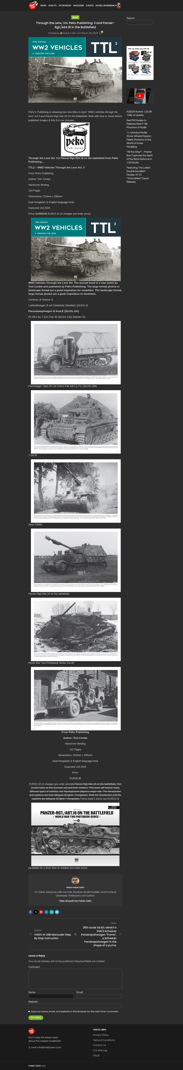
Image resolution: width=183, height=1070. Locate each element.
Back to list (75, 934)
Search (131, 18)
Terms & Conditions (104, 1040)
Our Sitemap (100, 1050)
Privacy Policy (101, 1035)
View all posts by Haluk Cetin (75, 901)
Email (80, 992)
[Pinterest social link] (41, 912)
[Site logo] (33, 5)
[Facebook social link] (30, 912)
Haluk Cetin (69, 33)
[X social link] (36, 912)
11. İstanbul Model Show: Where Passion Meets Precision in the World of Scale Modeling (139, 139)
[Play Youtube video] (140, 96)
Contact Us (99, 1045)
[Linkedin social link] (46, 912)
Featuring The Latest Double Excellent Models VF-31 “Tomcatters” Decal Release (138, 174)
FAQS (96, 1055)
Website (33, 1001)
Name (32, 992)
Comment (34, 967)
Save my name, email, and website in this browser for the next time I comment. (75, 1011)
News (75, 17)
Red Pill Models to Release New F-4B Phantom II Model (137, 124)
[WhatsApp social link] (52, 912)
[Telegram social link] (57, 912)
